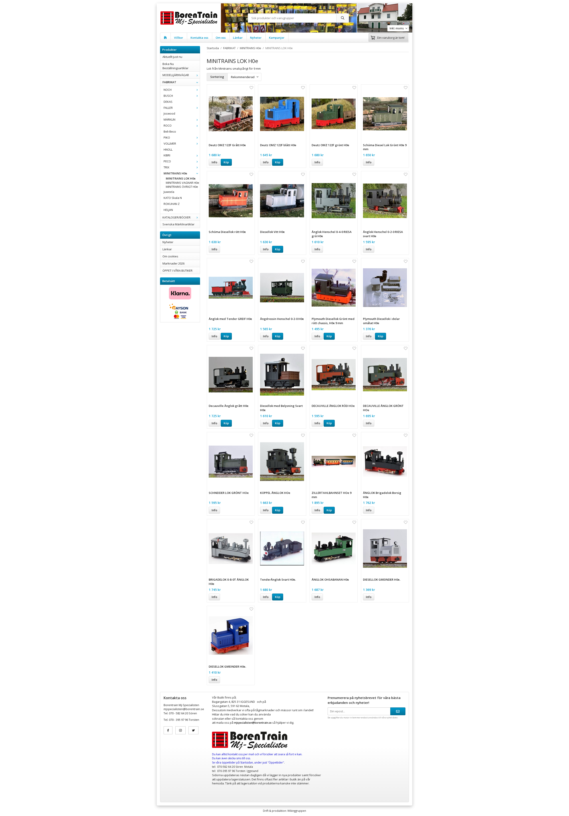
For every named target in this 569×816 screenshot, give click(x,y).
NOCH (168, 90)
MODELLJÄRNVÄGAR (175, 75)
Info (214, 162)
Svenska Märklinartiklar (178, 224)
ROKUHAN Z (172, 204)
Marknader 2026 (173, 263)
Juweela (169, 192)
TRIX (166, 167)
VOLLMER (170, 143)
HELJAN (168, 210)
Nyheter (256, 38)
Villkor (178, 38)
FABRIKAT (169, 82)
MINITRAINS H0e (175, 173)
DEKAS (168, 102)
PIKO (167, 137)
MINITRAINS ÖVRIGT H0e (182, 187)
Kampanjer (276, 38)
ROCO (168, 125)
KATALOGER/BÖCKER (176, 217)
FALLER (168, 108)
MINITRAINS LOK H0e (181, 178)
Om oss (221, 38)
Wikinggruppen (296, 810)
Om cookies (170, 256)
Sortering (217, 77)
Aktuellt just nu (172, 57)
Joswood (169, 113)
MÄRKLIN (169, 119)
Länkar (238, 38)
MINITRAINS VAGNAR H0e (182, 183)
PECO (167, 161)
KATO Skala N (173, 198)
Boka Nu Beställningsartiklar (175, 66)
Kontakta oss (199, 38)
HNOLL (168, 149)
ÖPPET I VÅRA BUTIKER (177, 271)
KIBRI (167, 155)
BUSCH (168, 96)
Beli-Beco (170, 131)
